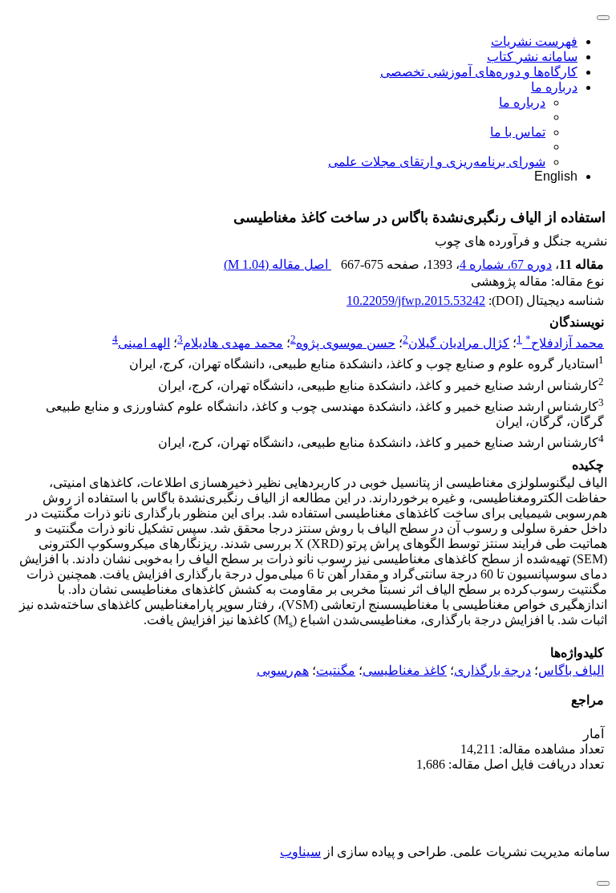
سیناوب (300, 851)
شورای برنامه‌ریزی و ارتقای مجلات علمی (436, 161)
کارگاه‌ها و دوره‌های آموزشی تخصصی (479, 72)
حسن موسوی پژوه (345, 343)
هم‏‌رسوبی (283, 670)
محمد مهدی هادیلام (233, 343)
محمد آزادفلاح (564, 343)
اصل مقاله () (277, 264)
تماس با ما (517, 132)
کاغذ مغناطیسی (405, 670)
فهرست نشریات (534, 41)
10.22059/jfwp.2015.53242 (415, 300)
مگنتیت (335, 670)
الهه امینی (144, 343)
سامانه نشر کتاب (532, 56)
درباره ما (554, 87)
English (556, 176)
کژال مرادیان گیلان (458, 343)
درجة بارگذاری (492, 670)
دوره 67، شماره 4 (506, 264)
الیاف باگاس (571, 670)
